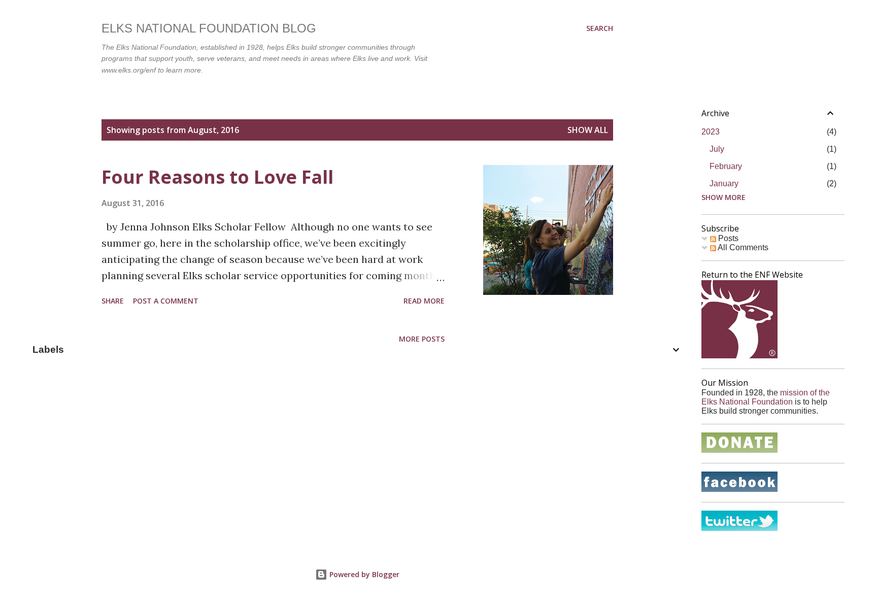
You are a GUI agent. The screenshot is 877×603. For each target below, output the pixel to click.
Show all (587, 130)
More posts (422, 339)
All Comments (742, 247)
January (724, 183)
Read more (424, 301)
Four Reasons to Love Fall (217, 176)
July (717, 149)
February (726, 166)
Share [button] (113, 301)
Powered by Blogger (363, 574)
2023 (710, 131)
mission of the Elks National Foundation (765, 397)
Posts (727, 238)
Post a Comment (165, 301)
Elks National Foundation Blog (209, 28)
